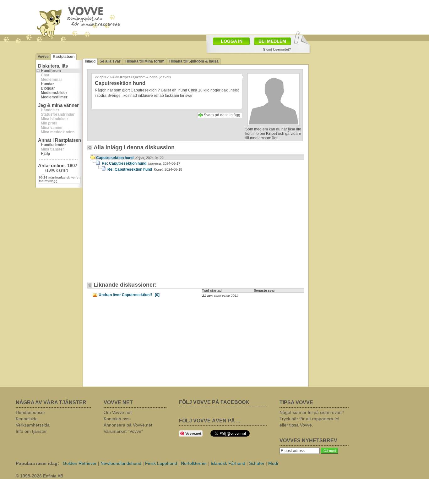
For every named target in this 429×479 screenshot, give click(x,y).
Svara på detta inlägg (222, 115)
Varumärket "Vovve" (123, 431)
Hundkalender (53, 145)
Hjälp (45, 153)
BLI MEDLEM (272, 41)
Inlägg (90, 61)
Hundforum (51, 71)
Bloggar (48, 88)
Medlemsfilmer (54, 97)
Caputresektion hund (130, 158)
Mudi (273, 463)
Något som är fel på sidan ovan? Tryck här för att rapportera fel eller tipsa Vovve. (312, 418)
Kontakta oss (116, 418)
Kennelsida (27, 418)
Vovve (43, 56)
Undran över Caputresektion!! (129, 295)
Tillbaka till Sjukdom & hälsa (194, 61)
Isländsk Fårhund (228, 463)
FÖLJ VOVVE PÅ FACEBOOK (214, 402)
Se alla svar (110, 61)
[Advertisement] (144, 229)
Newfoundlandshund (120, 463)
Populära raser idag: (37, 463)
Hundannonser (30, 412)
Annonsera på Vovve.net (128, 424)
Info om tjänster (31, 431)
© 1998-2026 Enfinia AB (39, 475)
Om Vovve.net (118, 412)
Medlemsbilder (54, 93)
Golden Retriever (80, 463)
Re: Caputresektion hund (141, 163)
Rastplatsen (63, 56)
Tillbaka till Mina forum (145, 61)
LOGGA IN (231, 41)
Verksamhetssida (33, 424)
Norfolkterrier (194, 463)
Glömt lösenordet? (277, 49)
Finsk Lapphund (161, 463)
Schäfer (256, 463)
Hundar (47, 84)
